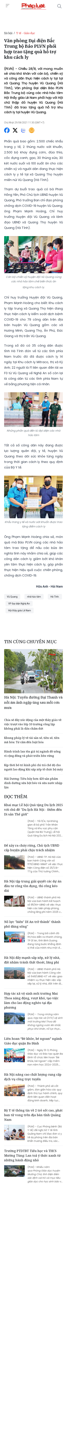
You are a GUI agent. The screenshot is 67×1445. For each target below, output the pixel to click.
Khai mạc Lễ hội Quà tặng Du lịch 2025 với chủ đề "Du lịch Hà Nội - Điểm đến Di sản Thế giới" (33, 809)
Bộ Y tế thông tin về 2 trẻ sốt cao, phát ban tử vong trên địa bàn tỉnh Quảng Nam (33, 1115)
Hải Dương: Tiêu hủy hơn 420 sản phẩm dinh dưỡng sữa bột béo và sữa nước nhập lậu (33, 783)
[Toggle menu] (7, 6)
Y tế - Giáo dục (25, 33)
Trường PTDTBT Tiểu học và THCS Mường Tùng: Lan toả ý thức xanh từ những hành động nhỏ (32, 1155)
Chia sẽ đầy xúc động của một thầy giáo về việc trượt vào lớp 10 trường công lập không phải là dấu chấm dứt (33, 724)
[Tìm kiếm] (59, 6)
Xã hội (8, 33)
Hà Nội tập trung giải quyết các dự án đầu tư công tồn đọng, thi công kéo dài (33, 886)
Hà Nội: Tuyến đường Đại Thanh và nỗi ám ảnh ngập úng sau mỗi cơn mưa (33, 702)
